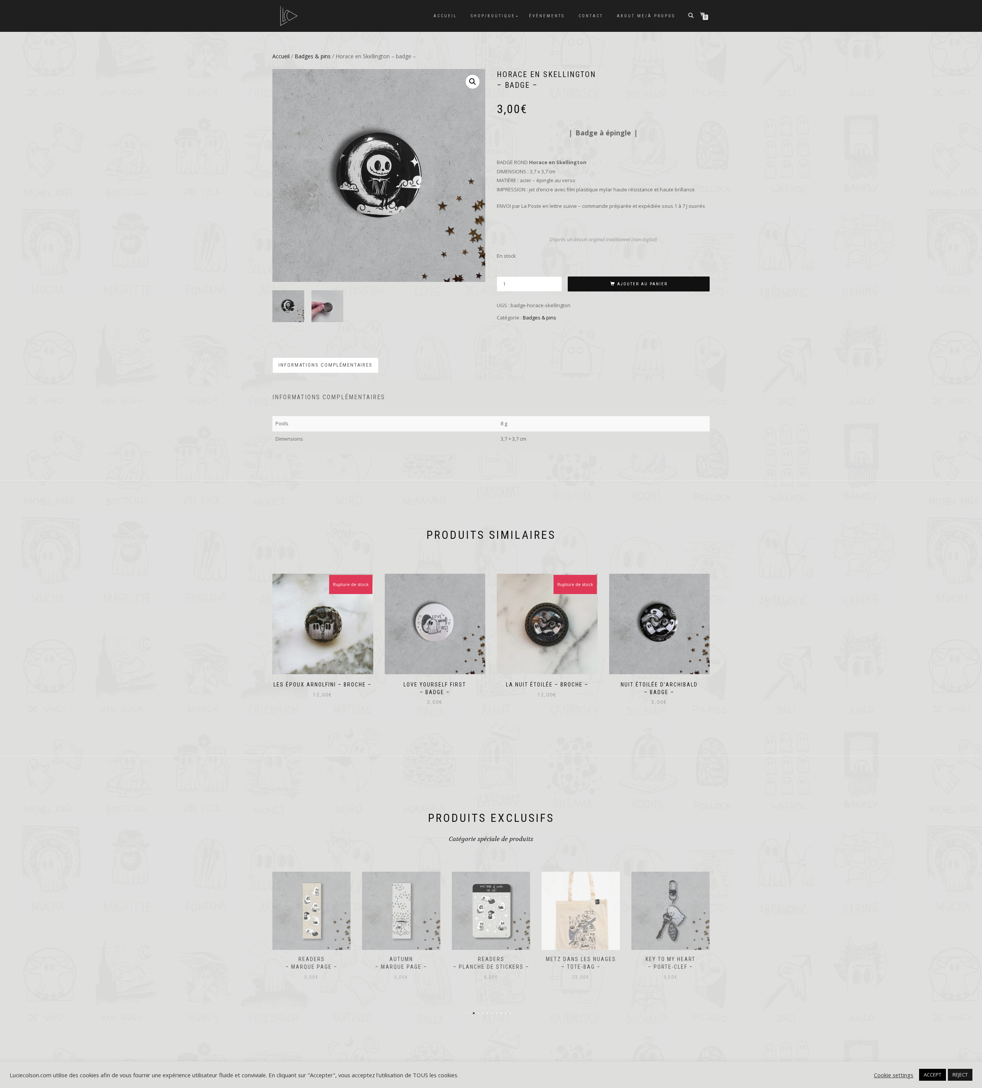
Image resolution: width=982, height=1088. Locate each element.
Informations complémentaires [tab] (325, 365)
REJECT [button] (960, 1074)
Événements (547, 15)
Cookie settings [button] (893, 1075)
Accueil (445, 15)
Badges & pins (313, 56)
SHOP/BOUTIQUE (493, 15)
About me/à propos (646, 15)
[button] (472, 82)
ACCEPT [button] (932, 1074)
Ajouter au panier (642, 283)
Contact (590, 15)
